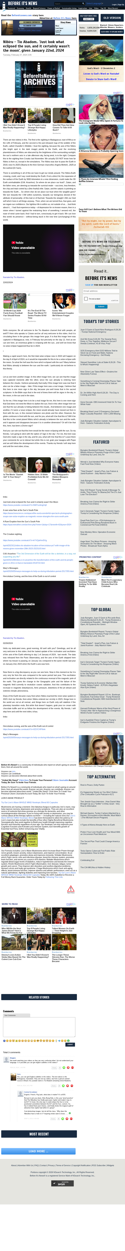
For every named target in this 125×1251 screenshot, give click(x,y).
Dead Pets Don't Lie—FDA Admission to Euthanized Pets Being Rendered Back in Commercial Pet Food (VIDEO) (98, 522)
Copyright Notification (81, 1168)
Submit (101, 306)
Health (28, 8)
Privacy (51, 1168)
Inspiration (82, 8)
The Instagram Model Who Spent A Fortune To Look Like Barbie (101, 121)
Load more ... (38, 1154)
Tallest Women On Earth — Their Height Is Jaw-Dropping (63, 930)
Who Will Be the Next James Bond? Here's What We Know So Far (12, 930)
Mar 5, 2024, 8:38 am (31, 1099)
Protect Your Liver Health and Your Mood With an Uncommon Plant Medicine (100, 820)
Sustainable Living (69, 8)
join (13, 771)
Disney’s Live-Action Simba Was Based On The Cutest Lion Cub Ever (14, 957)
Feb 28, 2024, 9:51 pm (24, 1066)
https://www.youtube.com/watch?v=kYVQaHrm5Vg (25, 540)
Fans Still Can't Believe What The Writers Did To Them (100, 210)
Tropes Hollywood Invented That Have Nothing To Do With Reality (88, 583)
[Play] (101, 51)
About (13, 1168)
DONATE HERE (88, 19)
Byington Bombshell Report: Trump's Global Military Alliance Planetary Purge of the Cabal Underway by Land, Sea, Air (100, 452)
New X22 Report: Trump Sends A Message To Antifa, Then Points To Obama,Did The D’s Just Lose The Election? (100, 492)
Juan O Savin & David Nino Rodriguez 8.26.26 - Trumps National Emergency (100, 331)
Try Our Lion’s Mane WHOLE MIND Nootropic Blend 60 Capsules (29, 802)
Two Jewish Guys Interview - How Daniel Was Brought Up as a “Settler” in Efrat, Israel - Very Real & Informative (100, 791)
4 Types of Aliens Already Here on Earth (97, 812)
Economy (20, 8)
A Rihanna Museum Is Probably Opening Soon (101, 151)
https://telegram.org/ (113, 246)
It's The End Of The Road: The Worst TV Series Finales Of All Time (37, 314)
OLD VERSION (112, 18)
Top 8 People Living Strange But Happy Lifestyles (36, 930)
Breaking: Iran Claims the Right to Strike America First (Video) (97, 503)
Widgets (110, 1168)
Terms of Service (63, 1168)
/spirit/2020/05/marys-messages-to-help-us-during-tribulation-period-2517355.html (38, 571)
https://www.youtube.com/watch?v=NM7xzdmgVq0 (25, 505)
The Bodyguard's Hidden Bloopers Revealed (60, 477)
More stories (36, 31)
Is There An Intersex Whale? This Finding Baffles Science (98, 180)
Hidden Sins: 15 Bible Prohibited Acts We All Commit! (38, 477)
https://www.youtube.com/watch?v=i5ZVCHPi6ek (24, 729)
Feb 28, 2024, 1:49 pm (17, 1048)
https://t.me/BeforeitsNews (92, 254)
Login (114, 4)
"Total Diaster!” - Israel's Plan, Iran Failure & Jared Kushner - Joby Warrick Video (99, 472)
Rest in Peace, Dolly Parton (92, 772)
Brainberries (7, 319)
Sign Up (121, 4)
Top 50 (103, 8)
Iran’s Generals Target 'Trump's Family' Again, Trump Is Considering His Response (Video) (100, 512)
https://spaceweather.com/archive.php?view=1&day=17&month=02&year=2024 (37, 525)
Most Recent (113, 8)
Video (96, 8)
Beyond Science (39, 8)
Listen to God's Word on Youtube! (101, 73)
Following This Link (54, 877)
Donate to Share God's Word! (101, 79)
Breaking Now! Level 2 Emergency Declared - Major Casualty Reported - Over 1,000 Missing (100, 412)
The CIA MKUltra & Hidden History (95, 855)
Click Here (24, 780)
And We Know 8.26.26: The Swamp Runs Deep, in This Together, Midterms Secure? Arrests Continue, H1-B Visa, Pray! (98, 341)
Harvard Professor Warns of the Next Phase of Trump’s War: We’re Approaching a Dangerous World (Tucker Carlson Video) (100, 697)
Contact (43, 1168)
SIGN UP (89, 285)
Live (90, 8)
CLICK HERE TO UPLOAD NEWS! (112, 32)
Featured (11, 8)
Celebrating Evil (87, 847)
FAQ (36, 1168)
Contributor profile (24, 31)
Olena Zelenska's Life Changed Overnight (95, 753)
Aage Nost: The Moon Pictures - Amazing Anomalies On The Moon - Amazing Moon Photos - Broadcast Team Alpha (98, 543)
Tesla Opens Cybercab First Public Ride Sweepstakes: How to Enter (97, 839)
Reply (54, 1048)
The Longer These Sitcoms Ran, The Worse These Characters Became (63, 958)
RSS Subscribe (98, 1168)
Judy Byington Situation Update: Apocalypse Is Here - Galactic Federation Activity (100, 422)
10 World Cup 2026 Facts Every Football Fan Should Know (12, 313)
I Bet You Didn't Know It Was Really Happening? (38, 956)
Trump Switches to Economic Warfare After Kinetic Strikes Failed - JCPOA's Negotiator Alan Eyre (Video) (99, 672)
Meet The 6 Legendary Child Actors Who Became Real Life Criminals (111, 583)
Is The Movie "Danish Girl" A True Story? (13, 476)
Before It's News (22, 3)
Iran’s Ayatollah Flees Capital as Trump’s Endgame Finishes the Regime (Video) (98, 708)
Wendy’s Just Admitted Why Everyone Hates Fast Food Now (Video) (99, 463)
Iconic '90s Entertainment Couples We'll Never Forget (63, 313)
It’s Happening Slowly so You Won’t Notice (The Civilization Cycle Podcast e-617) (98, 780)
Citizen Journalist (60, 780)
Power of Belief (53, 8)
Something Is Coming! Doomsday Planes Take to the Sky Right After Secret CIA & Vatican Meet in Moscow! (100, 383)
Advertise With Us (25, 1168)
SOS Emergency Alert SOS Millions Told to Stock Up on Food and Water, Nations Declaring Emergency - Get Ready (98, 353)
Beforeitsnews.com (22, 15)
